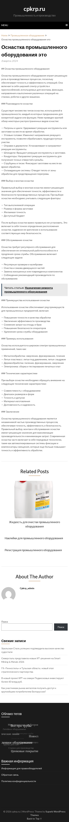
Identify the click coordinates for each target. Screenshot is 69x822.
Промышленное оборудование (27, 35)
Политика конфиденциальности (18, 781)
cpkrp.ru (34, 8)
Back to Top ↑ (34, 818)
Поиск (4, 621)
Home (4, 35)
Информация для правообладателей (21, 768)
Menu (4, 25)
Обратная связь (10, 774)
